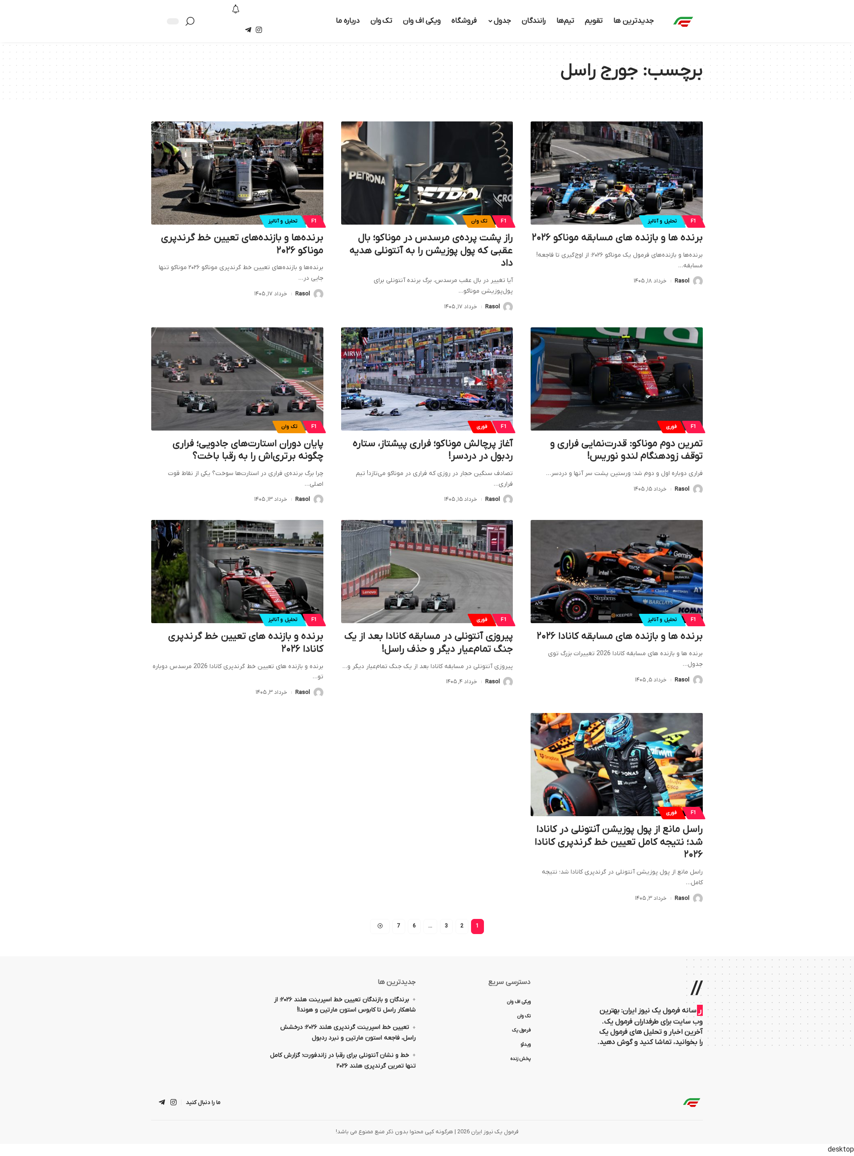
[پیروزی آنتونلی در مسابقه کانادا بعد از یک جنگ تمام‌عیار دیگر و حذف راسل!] (427, 571)
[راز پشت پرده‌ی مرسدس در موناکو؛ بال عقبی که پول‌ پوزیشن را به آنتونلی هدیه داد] (427, 173)
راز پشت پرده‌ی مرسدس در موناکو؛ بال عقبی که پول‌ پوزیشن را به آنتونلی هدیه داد (431, 250)
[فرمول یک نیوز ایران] (692, 1102)
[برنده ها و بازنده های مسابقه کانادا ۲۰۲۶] (617, 571)
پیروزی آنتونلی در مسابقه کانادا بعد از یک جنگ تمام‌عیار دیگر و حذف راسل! (428, 643)
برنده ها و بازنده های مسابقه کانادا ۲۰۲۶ (620, 636)
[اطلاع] (236, 9)
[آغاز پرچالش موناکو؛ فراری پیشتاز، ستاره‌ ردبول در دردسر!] (427, 379)
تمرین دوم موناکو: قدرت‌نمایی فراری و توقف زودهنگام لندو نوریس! (626, 450)
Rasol (682, 281)
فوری (671, 426)
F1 (694, 221)
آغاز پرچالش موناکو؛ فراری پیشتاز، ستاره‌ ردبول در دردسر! (433, 450)
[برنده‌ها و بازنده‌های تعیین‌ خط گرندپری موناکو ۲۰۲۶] (237, 173)
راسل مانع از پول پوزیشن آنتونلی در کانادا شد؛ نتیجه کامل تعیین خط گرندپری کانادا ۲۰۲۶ (619, 842)
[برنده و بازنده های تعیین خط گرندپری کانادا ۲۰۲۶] (237, 571)
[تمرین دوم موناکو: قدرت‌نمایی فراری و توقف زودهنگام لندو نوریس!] (617, 379)
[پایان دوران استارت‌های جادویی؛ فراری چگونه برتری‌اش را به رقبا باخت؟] (237, 379)
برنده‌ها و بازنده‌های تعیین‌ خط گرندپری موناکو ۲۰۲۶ (242, 244)
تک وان (479, 221)
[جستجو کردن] (192, 21)
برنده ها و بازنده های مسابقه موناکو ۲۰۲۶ (617, 237)
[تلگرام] (248, 30)
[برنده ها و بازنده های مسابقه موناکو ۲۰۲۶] (617, 173)
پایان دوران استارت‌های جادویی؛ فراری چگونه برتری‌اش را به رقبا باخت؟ (248, 450)
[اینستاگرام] (259, 30)
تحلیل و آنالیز (662, 221)
